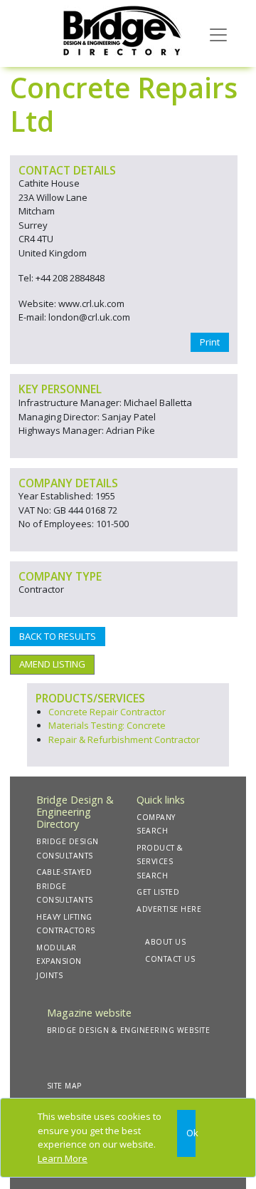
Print (210, 342)
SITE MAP (64, 1086)
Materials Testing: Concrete (107, 725)
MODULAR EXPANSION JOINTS (59, 961)
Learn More (62, 1158)
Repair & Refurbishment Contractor (124, 739)
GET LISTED (158, 892)
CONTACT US (170, 959)
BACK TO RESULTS (57, 636)
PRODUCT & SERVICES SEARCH (160, 862)
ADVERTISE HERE (169, 909)
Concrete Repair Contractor (107, 711)
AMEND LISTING (52, 664)
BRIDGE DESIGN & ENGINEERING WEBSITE (128, 1030)
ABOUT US (165, 942)
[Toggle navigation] (218, 33)
